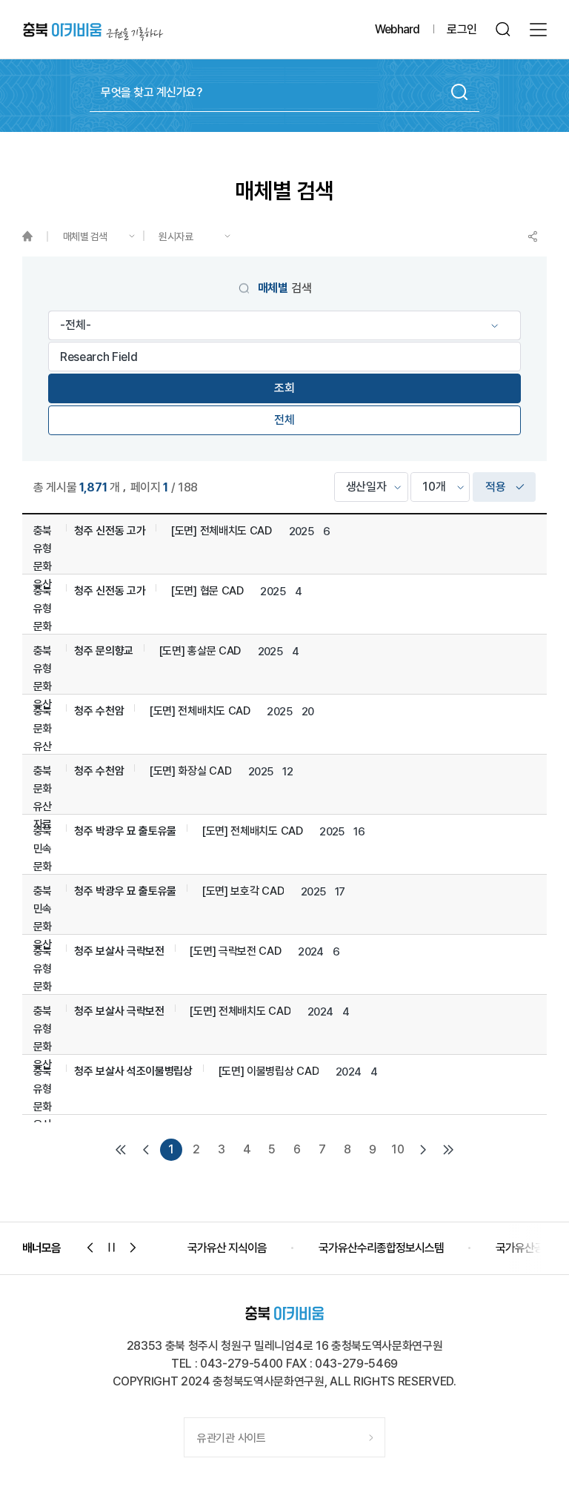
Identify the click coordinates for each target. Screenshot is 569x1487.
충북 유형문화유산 (42, 557)
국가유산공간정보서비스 (417, 1248)
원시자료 (176, 236)
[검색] (503, 29)
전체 (284, 420)
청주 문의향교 (103, 651)
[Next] (423, 1150)
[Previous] (146, 1150)
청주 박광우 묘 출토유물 (125, 831)
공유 (532, 236)
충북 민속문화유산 (42, 857)
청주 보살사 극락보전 (119, 951)
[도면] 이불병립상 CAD (268, 1071)
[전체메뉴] (538, 29)
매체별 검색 (85, 236)
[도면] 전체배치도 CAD (221, 530)
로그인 (461, 29)
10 (397, 1149)
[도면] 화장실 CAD (190, 771)
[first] (121, 1150)
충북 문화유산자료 (42, 737)
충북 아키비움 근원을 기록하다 (93, 30)
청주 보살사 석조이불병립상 (133, 1071)
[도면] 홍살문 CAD (200, 651)
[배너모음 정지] (112, 1247)
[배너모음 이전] (90, 1247)
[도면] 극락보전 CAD (235, 951)
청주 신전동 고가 (109, 530)
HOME (34, 237)
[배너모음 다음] (133, 1247)
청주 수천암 (99, 711)
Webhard (397, 29)
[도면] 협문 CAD (207, 590)
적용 (495, 487)
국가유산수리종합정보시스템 (250, 1248)
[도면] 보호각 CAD (243, 891)
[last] (448, 1150)
